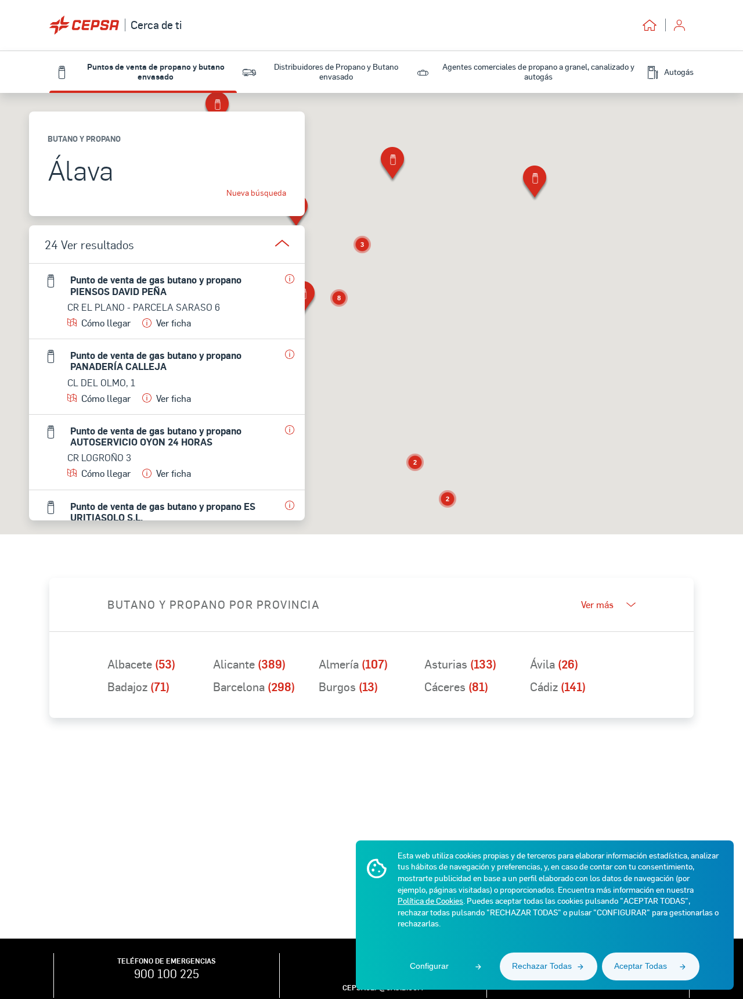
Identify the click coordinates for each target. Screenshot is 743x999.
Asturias (460, 664)
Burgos (348, 686)
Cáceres (456, 686)
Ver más (597, 604)
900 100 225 (166, 973)
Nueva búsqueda (256, 192)
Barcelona (254, 686)
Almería (353, 664)
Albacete (141, 664)
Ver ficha (173, 322)
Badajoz (138, 686)
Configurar (429, 966)
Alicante (249, 664)
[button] (392, 165)
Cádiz (558, 686)
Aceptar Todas (640, 966)
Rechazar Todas (542, 966)
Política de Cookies (430, 900)
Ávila (554, 664)
